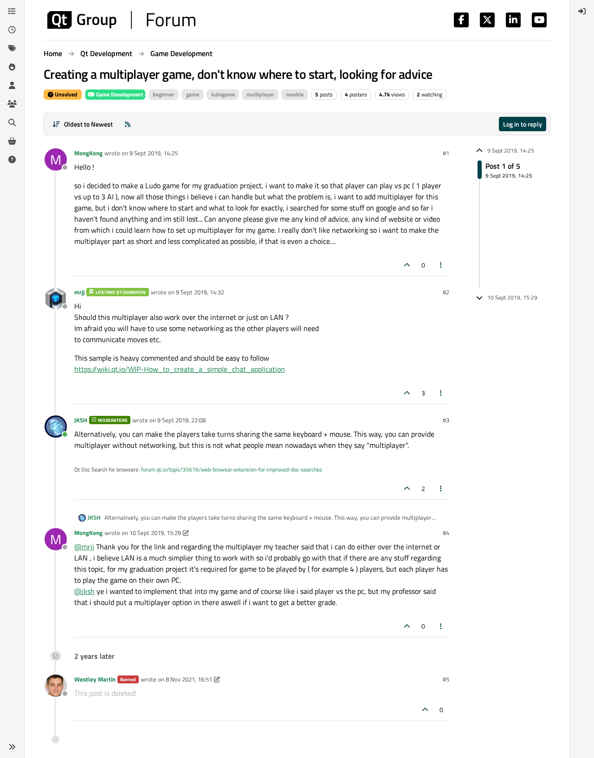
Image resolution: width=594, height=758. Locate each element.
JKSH (80, 420)
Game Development (119, 94)
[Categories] (12, 11)
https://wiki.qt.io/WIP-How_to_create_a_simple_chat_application (179, 369)
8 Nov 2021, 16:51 (189, 679)
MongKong (88, 153)
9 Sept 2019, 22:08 (181, 420)
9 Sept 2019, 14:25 (153, 153)
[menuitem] (582, 11)
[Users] (12, 85)
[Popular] (12, 66)
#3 (446, 420)
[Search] (12, 122)
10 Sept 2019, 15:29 (155, 532)
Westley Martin (95, 679)
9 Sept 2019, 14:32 (200, 292)
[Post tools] (441, 265)
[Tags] (12, 48)
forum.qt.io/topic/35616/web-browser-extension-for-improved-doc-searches (231, 469)
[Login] (582, 11)
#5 (446, 679)
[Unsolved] (12, 159)
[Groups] (12, 103)
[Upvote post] (407, 265)
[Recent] (12, 29)
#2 (446, 292)
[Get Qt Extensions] (12, 141)
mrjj (79, 292)
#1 (446, 153)
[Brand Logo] (121, 20)
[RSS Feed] (128, 124)
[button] (12, 746)
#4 (446, 532)
